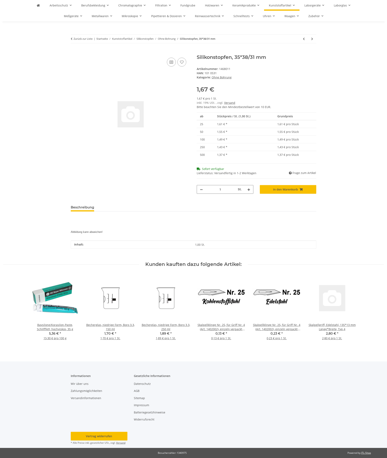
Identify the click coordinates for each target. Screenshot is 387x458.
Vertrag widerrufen (99, 436)
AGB (136, 391)
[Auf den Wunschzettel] (181, 62)
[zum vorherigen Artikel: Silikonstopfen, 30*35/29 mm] (304, 38)
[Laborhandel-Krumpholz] (38, 5)
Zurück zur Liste (83, 39)
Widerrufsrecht (144, 419)
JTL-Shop (366, 453)
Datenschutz (142, 384)
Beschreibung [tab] (82, 207)
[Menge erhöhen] (248, 189)
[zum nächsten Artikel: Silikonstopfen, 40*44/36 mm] (312, 38)
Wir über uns (79, 384)
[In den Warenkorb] (74, 52)
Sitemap (139, 398)
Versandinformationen (86, 398)
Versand (229, 103)
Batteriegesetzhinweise (149, 412)
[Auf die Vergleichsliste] (171, 62)
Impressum (141, 405)
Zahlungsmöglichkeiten (86, 391)
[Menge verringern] (201, 189)
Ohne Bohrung (222, 77)
